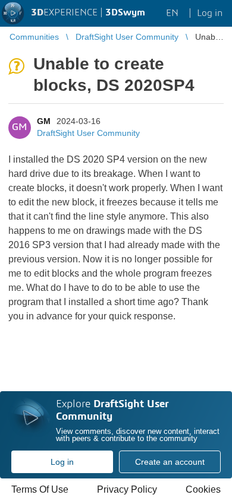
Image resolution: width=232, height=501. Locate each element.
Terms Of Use (39, 489)
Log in (62, 462)
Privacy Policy (127, 489)
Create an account (170, 462)
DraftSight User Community (88, 133)
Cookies (203, 489)
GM (44, 121)
